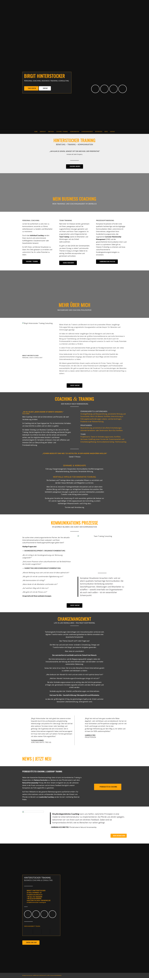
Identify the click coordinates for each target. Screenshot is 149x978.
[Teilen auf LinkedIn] (54, 931)
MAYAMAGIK (58, 975)
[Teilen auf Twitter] (37, 931)
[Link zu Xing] (125, 975)
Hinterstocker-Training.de (39, 900)
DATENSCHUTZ (42, 975)
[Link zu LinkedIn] (122, 975)
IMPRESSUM (36, 975)
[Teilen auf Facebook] (28, 931)
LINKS (48, 975)
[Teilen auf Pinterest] (45, 931)
